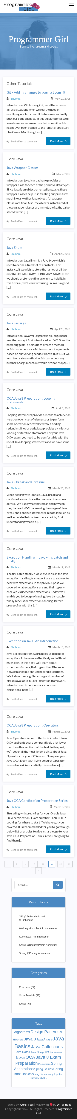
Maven (20, 1057)
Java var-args (16, 323)
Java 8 (30, 1039)
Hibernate (18, 1039)
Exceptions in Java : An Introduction (32, 641)
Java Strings (37, 1052)
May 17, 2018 (62, 98)
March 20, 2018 (61, 488)
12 (60, 864)
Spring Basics (43, 1069)
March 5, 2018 (62, 806)
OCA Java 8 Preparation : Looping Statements (31, 400)
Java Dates (22, 1052)
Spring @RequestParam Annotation (38, 945)
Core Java (15, 159)
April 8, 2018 (63, 408)
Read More (56, 141)
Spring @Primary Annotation (34, 953)
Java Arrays (44, 1039)
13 (69, 864)
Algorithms (22, 1032)
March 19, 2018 (61, 567)
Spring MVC (36, 1078)
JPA (47, 1052)
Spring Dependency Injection (47, 1074)
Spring (22, 1004)
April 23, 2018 (62, 329)
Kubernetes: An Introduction (34, 936)
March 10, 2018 (61, 731)
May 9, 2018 (63, 173)
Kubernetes (56, 1052)
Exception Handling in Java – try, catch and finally (37, 559)
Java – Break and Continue (26, 482)
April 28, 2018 (62, 253)
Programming (44, 1064)
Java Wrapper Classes (22, 168)
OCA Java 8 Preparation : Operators (33, 725)
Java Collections (47, 1046)
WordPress (26, 1104)
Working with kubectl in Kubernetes (38, 928)
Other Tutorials (20, 83)
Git (61, 1032)
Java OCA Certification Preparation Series (37, 801)
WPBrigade (64, 1104)
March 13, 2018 (61, 647)
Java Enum (14, 248)
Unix (45, 1078)
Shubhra (16, 98)
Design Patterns (44, 1031)
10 (43, 864)
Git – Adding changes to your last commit (36, 92)
